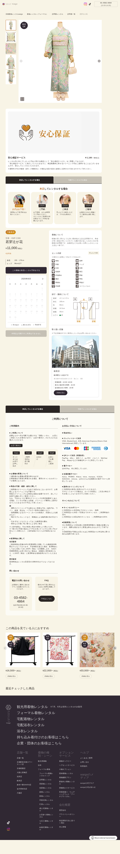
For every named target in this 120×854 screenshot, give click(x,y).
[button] (21, 61)
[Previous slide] (5, 648)
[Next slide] (115, 648)
